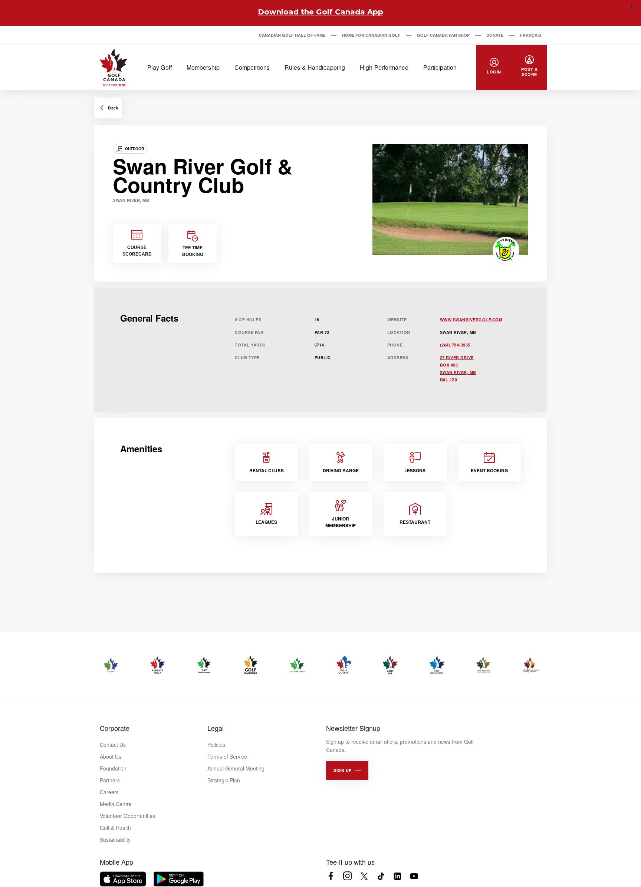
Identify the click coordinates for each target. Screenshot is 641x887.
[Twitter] (364, 876)
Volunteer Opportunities (127, 815)
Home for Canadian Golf (371, 35)
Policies (216, 744)
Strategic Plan (223, 780)
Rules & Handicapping (315, 67)
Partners (110, 780)
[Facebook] (330, 876)
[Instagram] (347, 876)
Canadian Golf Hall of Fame (292, 35)
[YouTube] (414, 876)
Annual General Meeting (235, 768)
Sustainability (115, 839)
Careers (109, 792)
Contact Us (113, 744)
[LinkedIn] (397, 876)
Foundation (113, 768)
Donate (494, 35)
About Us (110, 756)
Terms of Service (227, 756)
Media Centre (116, 804)
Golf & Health (115, 827)
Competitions (252, 67)
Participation (440, 67)
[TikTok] (380, 876)
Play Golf (159, 67)
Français (530, 35)
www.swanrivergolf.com (471, 319)
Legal (215, 728)
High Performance (384, 67)
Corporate (114, 728)
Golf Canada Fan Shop (443, 35)
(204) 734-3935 (455, 345)
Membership (203, 67)
